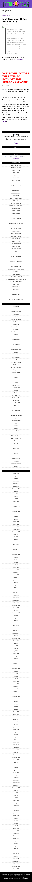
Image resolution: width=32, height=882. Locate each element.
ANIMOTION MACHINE (16, 165)
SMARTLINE (16, 259)
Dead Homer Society (16, 349)
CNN (16, 342)
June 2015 (16, 615)
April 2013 (16, 678)
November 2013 (16, 663)
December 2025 (16, 481)
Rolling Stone (16, 400)
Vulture (16, 453)
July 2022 (16, 557)
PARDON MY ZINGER (16, 243)
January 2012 (16, 716)
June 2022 (16, 559)
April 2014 (16, 650)
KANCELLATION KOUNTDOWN (16, 216)
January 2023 (16, 547)
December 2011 (16, 719)
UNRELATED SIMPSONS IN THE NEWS (16, 279)
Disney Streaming (16, 357)
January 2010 (16, 777)
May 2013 (16, 676)
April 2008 (16, 825)
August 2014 (16, 640)
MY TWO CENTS (16, 226)
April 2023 (16, 539)
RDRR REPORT (16, 246)
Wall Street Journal (16, 456)
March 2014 (16, 653)
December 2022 (16, 549)
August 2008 (16, 815)
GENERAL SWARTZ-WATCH (16, 205)
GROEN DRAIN (6, 15)
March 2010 (16, 772)
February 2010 (16, 775)
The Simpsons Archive (16, 408)
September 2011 (16, 726)
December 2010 (16, 749)
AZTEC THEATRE (16, 170)
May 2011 (16, 737)
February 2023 (16, 544)
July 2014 (16, 643)
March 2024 (16, 521)
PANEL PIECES (16, 241)
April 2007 (16, 848)
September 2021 (16, 580)
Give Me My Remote (16, 367)
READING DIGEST (16, 248)
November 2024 (16, 506)
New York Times (16, 395)
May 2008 (16, 823)
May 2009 (16, 795)
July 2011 (16, 732)
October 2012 (16, 694)
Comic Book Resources (16, 331)
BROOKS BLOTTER (16, 183)
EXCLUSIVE (16, 195)
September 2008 (16, 813)
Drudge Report (16, 359)
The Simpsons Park (16, 410)
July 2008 (16, 818)
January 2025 (16, 504)
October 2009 (16, 785)
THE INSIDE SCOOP (16, 266)
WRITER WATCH (16, 297)
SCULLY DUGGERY (16, 256)
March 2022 (16, 567)
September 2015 (16, 612)
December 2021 (16, 574)
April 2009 (16, 797)
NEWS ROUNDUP (16, 231)
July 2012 (16, 701)
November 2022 (16, 552)
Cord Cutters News (16, 339)
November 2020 (16, 600)
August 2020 (16, 607)
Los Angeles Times (16, 387)
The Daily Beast (16, 344)
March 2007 (16, 851)
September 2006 (16, 866)
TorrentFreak (16, 430)
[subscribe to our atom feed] (7, 157)
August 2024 (16, 514)
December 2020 (16, 597)
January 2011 (16, 747)
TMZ (16, 433)
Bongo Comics (16, 324)
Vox (16, 451)
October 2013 (16, 666)
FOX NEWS (16, 200)
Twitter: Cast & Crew (16, 435)
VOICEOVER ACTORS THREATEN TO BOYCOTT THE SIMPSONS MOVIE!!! (15, 78)
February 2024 (16, 524)
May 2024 (16, 516)
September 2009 (16, 787)
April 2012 (16, 709)
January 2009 (16, 805)
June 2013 (16, 673)
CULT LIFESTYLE (16, 188)
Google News (16, 369)
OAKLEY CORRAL (16, 238)
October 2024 (16, 509)
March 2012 (16, 711)
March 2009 (16, 800)
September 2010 (16, 757)
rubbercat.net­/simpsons (17, 138)
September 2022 (16, 554)
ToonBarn (16, 428)
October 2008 (16, 810)
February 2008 (16, 828)
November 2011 (16, 721)
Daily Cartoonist (16, 347)
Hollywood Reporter (16, 372)
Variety (16, 446)
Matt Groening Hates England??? (14, 20)
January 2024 (16, 526)
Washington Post (16, 458)
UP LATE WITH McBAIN (16, 281)
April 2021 (16, 587)
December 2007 (16, 830)
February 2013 (16, 683)
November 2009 (16, 782)
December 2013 (16, 661)
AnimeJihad (16, 314)
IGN (16, 375)
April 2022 (16, 564)
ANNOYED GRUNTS (16, 167)
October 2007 (16, 835)
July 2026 (16, 476)
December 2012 (16, 688)
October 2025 (16, 486)
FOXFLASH (16, 364)
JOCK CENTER (16, 213)
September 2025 (16, 488)
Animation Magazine (16, 311)
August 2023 (16, 534)
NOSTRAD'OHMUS (16, 236)
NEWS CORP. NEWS (16, 228)
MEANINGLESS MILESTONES (16, 223)
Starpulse (20, 59)
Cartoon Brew (16, 329)
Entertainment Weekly (16, 362)
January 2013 (16, 686)
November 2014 (16, 633)
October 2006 (16, 863)
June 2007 (16, 843)
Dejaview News (16, 354)
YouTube (16, 466)
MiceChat (16, 390)
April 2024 (16, 519)
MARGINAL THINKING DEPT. (16, 221)
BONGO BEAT (16, 178)
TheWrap (16, 425)
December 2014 (16, 630)
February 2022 (16, 569)
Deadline (16, 352)
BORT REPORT (16, 180)
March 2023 (16, 542)
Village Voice (16, 448)
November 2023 (16, 529)
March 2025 (16, 501)
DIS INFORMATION (16, 193)
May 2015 (16, 618)
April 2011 (16, 739)
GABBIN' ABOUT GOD (16, 203)
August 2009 (16, 790)
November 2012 (16, 691)
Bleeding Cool (16, 321)
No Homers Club (16, 397)
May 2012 (16, 706)
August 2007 (16, 838)
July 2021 (16, 582)
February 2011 (16, 744)
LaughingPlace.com (16, 385)
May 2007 (16, 846)
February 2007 (16, 853)
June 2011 (16, 734)
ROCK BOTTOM (6, 70)
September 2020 (16, 605)
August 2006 (16, 868)
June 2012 (16, 704)
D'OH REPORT (16, 190)
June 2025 (16, 493)
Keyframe (16, 382)
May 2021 (16, 585)
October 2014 (16, 635)
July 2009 (16, 792)
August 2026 (16, 473)
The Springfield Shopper (16, 415)
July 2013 (16, 671)
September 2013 (16, 668)
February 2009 (16, 803)
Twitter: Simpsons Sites (16, 438)
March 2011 (16, 742)
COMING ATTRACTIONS (16, 185)
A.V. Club (16, 316)
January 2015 (16, 628)
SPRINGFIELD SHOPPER (16, 261)
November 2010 (16, 752)
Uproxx (16, 440)
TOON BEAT (16, 271)
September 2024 (16, 511)
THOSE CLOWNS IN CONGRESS (16, 269)
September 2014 (16, 638)
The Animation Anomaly (16, 309)
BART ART (16, 172)
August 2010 (16, 759)
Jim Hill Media (16, 380)
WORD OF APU (16, 294)
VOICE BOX (16, 284)
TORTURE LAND (16, 274)
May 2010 (16, 767)
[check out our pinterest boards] (24, 157)
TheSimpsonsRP (16, 413)
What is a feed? (16, 158)
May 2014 (16, 648)
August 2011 (16, 729)
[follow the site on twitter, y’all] (12, 157)
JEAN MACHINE (16, 210)
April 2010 (16, 770)
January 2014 (16, 658)
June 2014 (16, 645)
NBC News (16, 392)
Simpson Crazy (16, 405)
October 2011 (16, 724)
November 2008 (16, 808)
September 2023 (16, 531)
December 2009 (16, 780)
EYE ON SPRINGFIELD (16, 198)
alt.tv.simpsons (16, 306)
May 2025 (16, 496)
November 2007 (16, 833)
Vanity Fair (16, 443)
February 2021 (16, 592)
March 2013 (16, 681)
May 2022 (16, 562)
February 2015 (16, 625)
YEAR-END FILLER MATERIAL (16, 299)
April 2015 (16, 620)
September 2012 (16, 696)
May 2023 (16, 536)
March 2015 (16, 623)
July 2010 (16, 762)
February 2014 (16, 656)
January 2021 (16, 595)
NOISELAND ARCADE (16, 233)
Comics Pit (16, 334)
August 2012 (16, 699)
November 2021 (16, 577)
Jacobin (16, 377)
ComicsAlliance (16, 337)
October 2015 (16, 610)
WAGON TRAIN (16, 286)
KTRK (4, 121)
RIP (16, 251)
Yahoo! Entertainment (16, 463)
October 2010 (16, 754)
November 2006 (16, 861)
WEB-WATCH (16, 289)
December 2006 (16, 858)
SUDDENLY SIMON (16, 264)
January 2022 (16, 572)
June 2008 (16, 820)
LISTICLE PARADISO (16, 218)
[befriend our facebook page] (18, 157)
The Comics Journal (16, 420)
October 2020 (16, 602)
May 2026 (16, 478)
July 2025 (16, 491)
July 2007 (16, 841)
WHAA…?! (16, 292)
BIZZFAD (16, 175)
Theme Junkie (25, 878)
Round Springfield (16, 402)
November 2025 (16, 483)
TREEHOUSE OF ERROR (16, 276)
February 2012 (16, 714)
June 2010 (16, 765)
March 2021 (16, 590)
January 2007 (16, 856)
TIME (16, 423)
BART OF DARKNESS (16, 319)
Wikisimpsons (16, 461)
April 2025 (16, 498)
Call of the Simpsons (16, 326)
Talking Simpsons (16, 418)
